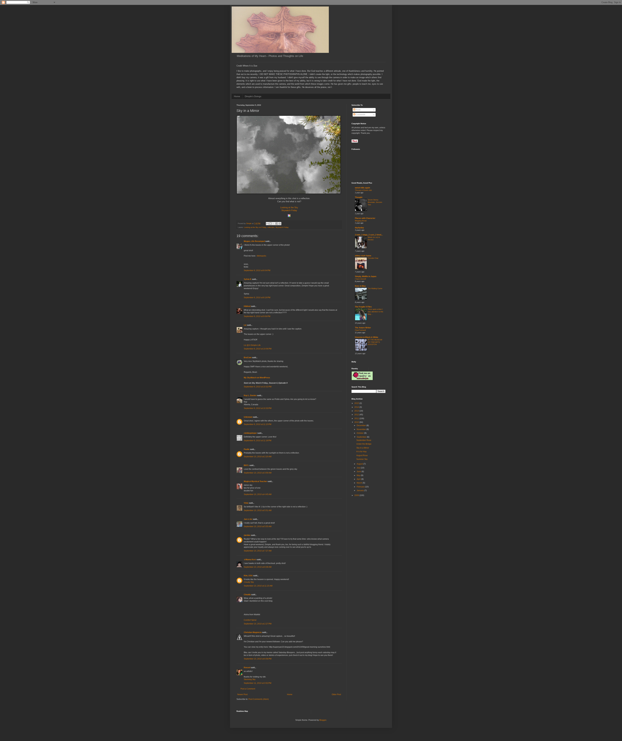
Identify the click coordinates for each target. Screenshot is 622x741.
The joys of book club (363, 190)
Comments (360, 115)
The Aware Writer (363, 328)
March (360, 483)
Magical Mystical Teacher (255, 481)
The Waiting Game (375, 288)
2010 (356, 422)
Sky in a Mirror (362, 448)
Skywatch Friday (289, 210)
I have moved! (360, 279)
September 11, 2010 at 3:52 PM (257, 683)
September (362, 437)
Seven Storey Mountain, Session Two (375, 202)
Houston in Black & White (366, 337)
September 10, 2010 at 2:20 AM (257, 456)
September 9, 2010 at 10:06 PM (257, 349)
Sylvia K (247, 279)
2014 (356, 407)
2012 (356, 414)
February (361, 487)
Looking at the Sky (289, 207)
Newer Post (242, 694)
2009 (356, 495)
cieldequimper (250, 433)
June (359, 471)
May (359, 475)
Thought (358, 197)
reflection (270, 227)
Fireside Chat (373, 258)
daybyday (359, 228)
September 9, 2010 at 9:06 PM (257, 316)
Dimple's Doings (253, 96)
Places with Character (365, 218)
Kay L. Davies (250, 395)
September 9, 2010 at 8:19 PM (257, 297)
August (360, 464)
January (360, 490)
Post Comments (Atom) (258, 699)
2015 (356, 403)
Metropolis (261, 256)
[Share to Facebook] (276, 223)
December (361, 425)
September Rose (363, 440)
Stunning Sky (249, 679)
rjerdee (247, 535)
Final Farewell (360, 330)
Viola (246, 503)
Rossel (247, 667)
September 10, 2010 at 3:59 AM (257, 473)
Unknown (248, 417)
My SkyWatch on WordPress (257, 377)
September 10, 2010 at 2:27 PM (257, 624)
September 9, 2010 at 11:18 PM (257, 440)
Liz (245, 325)
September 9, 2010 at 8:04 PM (257, 270)
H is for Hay (361, 451)
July (359, 468)
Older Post (336, 694)
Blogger (322, 720)
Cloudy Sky (249, 582)
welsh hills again (362, 188)
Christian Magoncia (253, 632)
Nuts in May (360, 286)
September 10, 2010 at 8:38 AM (257, 567)
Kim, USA (248, 575)
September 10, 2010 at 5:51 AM (257, 510)
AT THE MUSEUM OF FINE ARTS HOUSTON (375, 342)
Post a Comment (248, 689)
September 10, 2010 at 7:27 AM (257, 551)
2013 (356, 411)
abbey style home (363, 256)
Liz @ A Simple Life (252, 345)
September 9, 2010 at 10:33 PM (257, 408)
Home (237, 96)
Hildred (247, 306)
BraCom (248, 357)
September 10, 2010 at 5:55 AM (257, 526)
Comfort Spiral (250, 620)
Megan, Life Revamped (254, 241)
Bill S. (246, 465)
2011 (356, 418)
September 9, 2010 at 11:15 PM (257, 424)
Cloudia (247, 594)
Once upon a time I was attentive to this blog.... (375, 311)
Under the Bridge (363, 444)
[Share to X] (273, 223)
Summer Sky (362, 459)
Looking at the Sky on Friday (255, 227)
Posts (358, 110)
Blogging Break (361, 221)
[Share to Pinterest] (279, 223)
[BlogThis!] (270, 223)
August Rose (362, 455)
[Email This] (267, 223)
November (361, 429)
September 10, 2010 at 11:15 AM (258, 586)
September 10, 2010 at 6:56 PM (257, 659)
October (360, 433)
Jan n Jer (248, 519)
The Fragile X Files (363, 307)
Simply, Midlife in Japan (365, 276)
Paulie (246, 449)
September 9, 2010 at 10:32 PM (257, 387)
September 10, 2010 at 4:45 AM (257, 494)
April (359, 479)
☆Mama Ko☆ (250, 559)
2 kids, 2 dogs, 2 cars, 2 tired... (369, 235)
